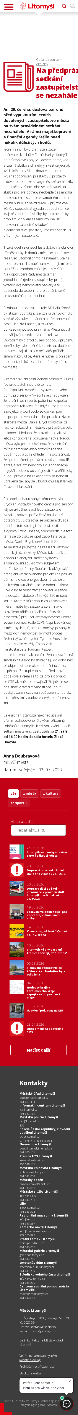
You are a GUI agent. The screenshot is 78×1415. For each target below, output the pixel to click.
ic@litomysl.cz (28, 1109)
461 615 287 (27, 1223)
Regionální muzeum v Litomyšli (44, 1215)
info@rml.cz (27, 1219)
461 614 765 (27, 1259)
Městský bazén (31, 1180)
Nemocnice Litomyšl (35, 1144)
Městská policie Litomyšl (39, 1117)
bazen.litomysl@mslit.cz (35, 1184)
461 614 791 (27, 1200)
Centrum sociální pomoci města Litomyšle (44, 1288)
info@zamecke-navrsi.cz (35, 1231)
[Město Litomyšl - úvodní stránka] (37, 6)
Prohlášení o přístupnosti (37, 1366)
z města (29, 793)
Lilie (23, 1203)
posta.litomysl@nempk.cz (36, 1148)
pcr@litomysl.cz (30, 1136)
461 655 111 (27, 1152)
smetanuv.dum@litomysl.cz (37, 1267)
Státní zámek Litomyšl (37, 1239)
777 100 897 (27, 1235)
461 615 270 (27, 1283)
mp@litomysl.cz (29, 1121)
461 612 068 (27, 1176)
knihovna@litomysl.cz (33, 1172)
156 (22, 1125)
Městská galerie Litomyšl (39, 1251)
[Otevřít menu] (8, 7)
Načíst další (38, 1050)
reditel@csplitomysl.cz (34, 1293)
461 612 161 (27, 1113)
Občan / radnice (47, 59)
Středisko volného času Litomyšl (45, 1274)
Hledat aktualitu (22, 821)
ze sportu (19, 803)
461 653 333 (27, 1102)
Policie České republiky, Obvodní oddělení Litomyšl (45, 1131)
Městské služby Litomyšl (39, 1191)
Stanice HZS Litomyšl (36, 1156)
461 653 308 (27, 1211)
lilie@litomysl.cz (30, 1207)
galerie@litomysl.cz (32, 1255)
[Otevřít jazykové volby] (72, 6)
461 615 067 (27, 1247)
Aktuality (42, 64)
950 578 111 (27, 1164)
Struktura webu (30, 1373)
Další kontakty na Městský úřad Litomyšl (41, 1342)
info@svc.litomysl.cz (32, 1278)
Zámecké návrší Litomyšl (39, 1227)
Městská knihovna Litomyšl (41, 1168)
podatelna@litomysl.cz (34, 1097)
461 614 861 (27, 1298)
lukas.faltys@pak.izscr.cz (35, 1160)
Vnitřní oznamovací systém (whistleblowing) (38, 1358)
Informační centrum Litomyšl (42, 1105)
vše (13, 793)
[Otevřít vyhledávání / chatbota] (64, 6)
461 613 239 (27, 1271)
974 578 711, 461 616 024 (36, 1141)
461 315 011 (27, 1188)
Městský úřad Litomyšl (37, 1093)
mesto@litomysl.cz (43, 1331)
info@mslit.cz (28, 1195)
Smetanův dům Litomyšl (38, 1263)
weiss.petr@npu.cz (32, 1243)
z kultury (50, 793)
